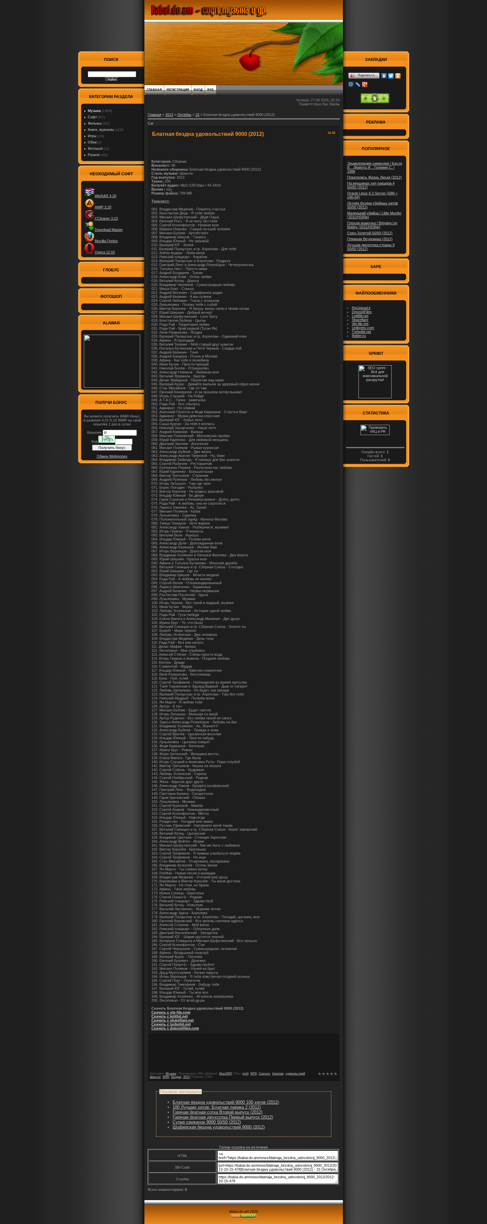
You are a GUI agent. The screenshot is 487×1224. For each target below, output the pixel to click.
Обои (92, 142)
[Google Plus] (364, 84)
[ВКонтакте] (384, 76)
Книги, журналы (101, 130)
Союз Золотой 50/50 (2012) (370, 233)
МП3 (253, 1073)
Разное (94, 155)
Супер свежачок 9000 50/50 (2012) (207, 1122)
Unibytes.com (363, 328)
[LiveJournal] (357, 84)
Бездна (176, 1077)
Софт (92, 117)
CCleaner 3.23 (106, 218)
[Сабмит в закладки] (150, 125)
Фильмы (95, 123)
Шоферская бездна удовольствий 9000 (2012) (219, 1127)
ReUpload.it (361, 308)
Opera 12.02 (105, 252)
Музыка (94, 111)
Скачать (264, 1073)
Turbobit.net (361, 332)
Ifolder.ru (359, 336)
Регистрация (178, 89)
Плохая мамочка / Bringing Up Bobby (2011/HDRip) (372, 225)
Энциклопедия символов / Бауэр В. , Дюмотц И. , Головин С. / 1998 (374, 167)
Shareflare (360, 320)
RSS (210, 89)
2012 (169, 115)
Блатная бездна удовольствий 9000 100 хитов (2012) (226, 1102)
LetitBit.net (360, 316)
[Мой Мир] (351, 84)
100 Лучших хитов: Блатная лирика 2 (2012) (217, 1107)
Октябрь (184, 115)
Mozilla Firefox (106, 241)
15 (197, 115)
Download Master (109, 230)
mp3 (245, 1073)
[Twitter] (391, 76)
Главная (154, 89)
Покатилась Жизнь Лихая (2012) (374, 177)
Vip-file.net (360, 324)
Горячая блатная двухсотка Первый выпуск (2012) (223, 1117)
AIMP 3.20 (103, 207)
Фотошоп (95, 148)
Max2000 (225, 1073)
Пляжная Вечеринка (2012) (370, 239)
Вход (198, 89)
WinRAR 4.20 (105, 196)
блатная (278, 1073)
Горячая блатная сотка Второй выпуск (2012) (217, 1112)
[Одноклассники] (398, 76)
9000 (166, 1077)
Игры (92, 136)
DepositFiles (362, 312)
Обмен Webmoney (112, 456)
